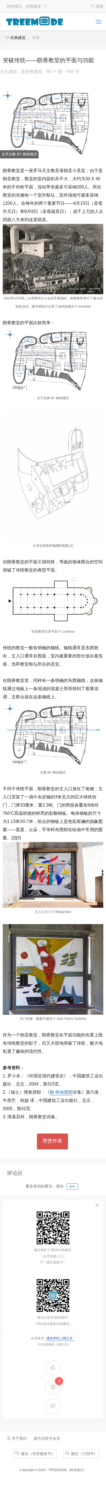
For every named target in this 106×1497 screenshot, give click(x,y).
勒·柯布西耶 (61, 1092)
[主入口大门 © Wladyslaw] (53, 875)
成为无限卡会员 (46, 1438)
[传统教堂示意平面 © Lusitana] (53, 601)
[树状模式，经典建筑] (35, 22)
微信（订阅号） (84, 1453)
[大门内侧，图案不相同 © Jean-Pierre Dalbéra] (53, 969)
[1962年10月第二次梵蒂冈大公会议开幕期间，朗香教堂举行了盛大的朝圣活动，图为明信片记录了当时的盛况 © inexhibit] (53, 259)
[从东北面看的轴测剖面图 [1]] (53, 476)
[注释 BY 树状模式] (53, 735)
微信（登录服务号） (37, 1453)
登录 (72, 1186)
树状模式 (76, 1470)
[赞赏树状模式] (44, 6)
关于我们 (19, 1438)
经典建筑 (18, 37)
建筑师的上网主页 (59, 1338)
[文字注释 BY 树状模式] (53, 360)
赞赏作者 (52, 1141)
